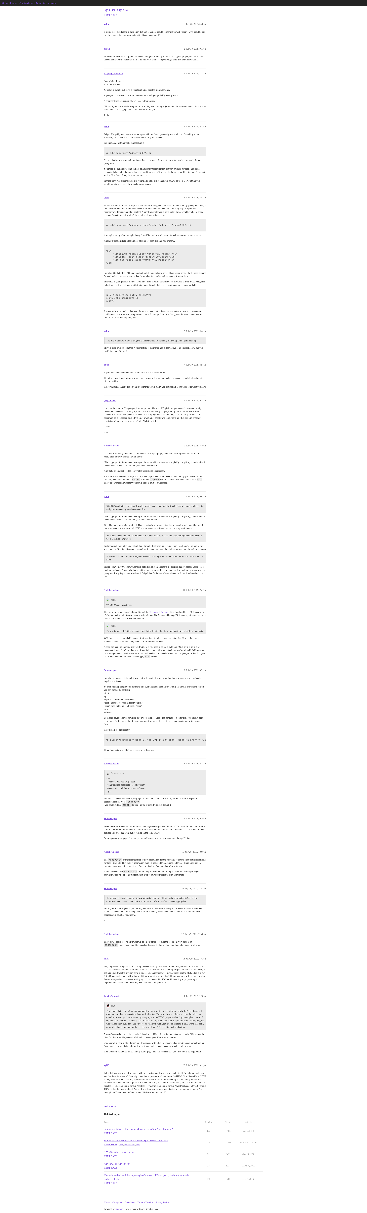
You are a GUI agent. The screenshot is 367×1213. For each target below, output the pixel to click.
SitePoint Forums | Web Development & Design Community (28, 3)
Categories (117, 1202)
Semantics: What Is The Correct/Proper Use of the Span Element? (138, 1129)
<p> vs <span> (116, 10)
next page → (110, 1106)
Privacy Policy (162, 1202)
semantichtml (129, 1145)
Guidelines (130, 1202)
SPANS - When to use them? (119, 1152)
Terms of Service (145, 1202)
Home (107, 1202)
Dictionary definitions (158, 612)
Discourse (119, 1209)
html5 (121, 1145)
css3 (138, 1145)
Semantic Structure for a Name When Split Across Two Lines (136, 1140)
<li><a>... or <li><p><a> (117, 1163)
